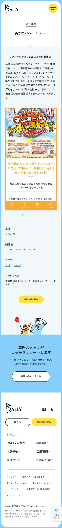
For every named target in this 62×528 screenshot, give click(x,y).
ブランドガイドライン (16, 482)
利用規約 (24, 476)
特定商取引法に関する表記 (38, 489)
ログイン (18, 421)
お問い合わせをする (31, 376)
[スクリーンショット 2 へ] (28, 215)
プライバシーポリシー (42, 482)
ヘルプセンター (14, 489)
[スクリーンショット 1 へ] (22, 215)
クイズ (17, 265)
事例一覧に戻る (31, 299)
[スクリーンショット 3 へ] (34, 215)
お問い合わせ (13, 495)
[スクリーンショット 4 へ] (39, 215)
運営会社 (38, 476)
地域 (7, 265)
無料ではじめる (44, 421)
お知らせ (11, 476)
